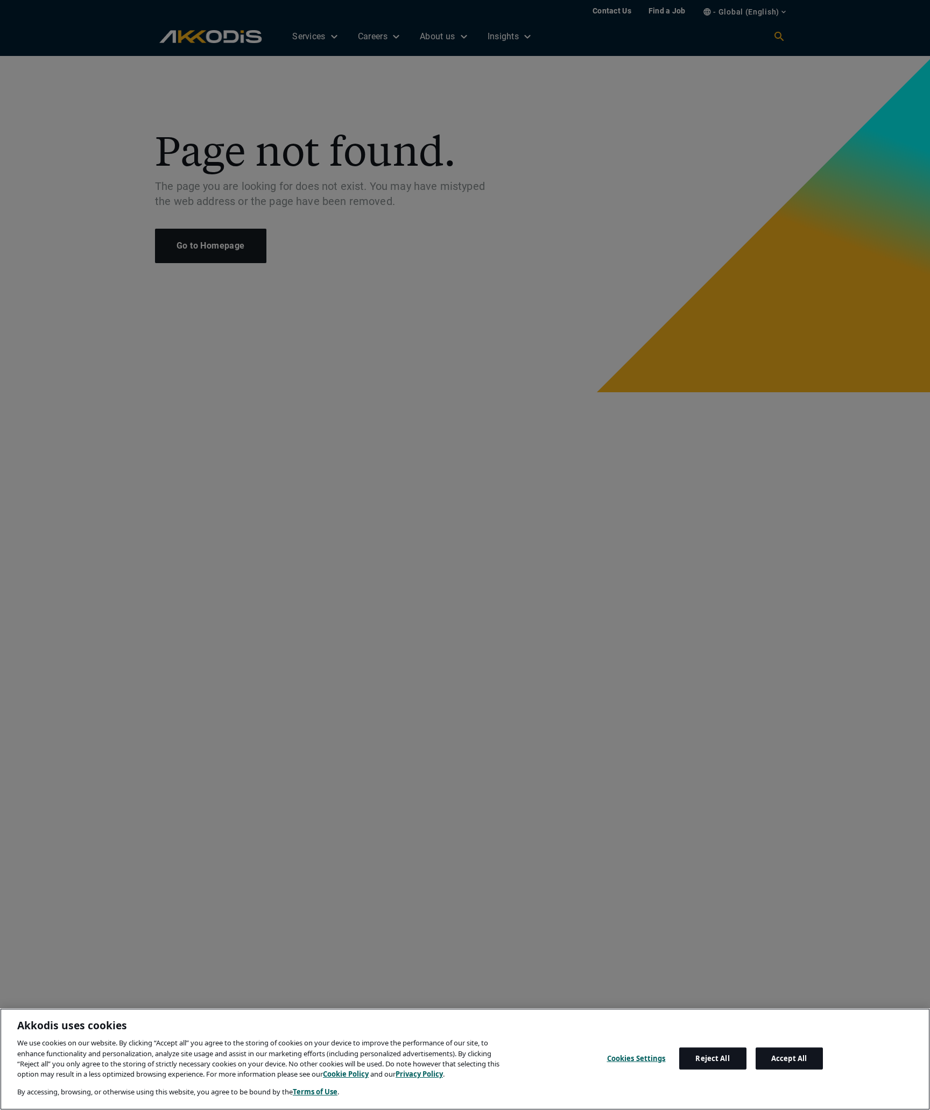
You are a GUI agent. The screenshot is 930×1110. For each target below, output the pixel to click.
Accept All (789, 1058)
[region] (465, 1059)
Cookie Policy (346, 1074)
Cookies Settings (636, 1058)
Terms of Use (315, 1092)
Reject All (712, 1058)
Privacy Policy (419, 1074)
